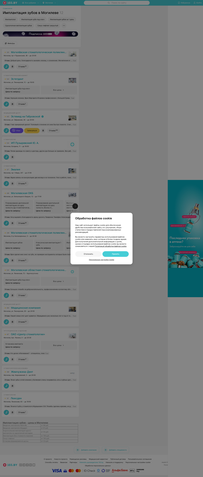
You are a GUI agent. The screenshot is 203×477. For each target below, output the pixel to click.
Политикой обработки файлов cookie (111, 246)
